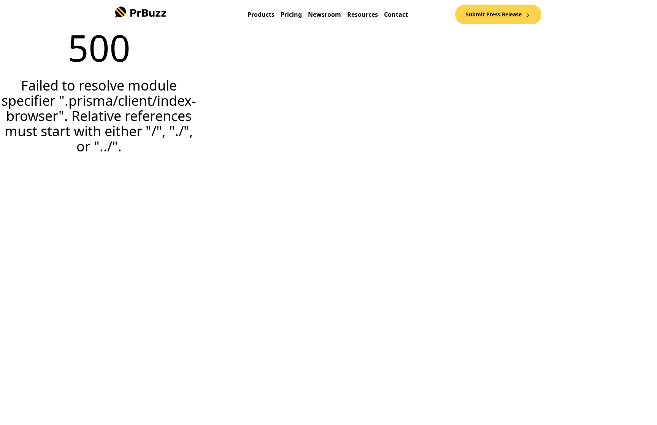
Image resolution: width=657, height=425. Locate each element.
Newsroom (324, 14)
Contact (396, 14)
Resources (362, 14)
